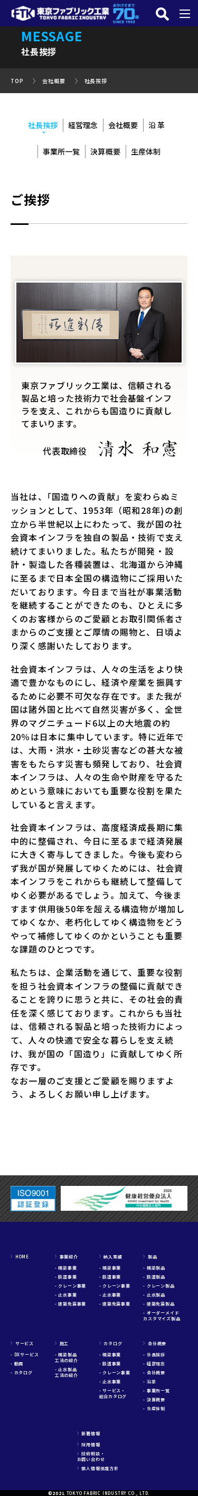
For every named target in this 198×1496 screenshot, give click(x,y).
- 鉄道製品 (154, 1277)
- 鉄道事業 (66, 1277)
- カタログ (22, 1372)
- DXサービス (25, 1354)
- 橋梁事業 (66, 1268)
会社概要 (53, 81)
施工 (62, 1343)
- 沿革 (149, 1381)
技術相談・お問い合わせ (91, 1456)
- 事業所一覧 (156, 1390)
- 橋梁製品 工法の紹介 (68, 1357)
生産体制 (146, 151)
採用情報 (88, 1444)
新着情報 (88, 1433)
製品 (150, 1256)
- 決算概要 (154, 1399)
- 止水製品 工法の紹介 (68, 1372)
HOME (20, 1256)
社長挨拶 (95, 81)
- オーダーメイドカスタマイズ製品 (161, 1315)
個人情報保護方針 (98, 1468)
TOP (17, 81)
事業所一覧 (61, 151)
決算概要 (105, 151)
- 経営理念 (154, 1363)
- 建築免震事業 (70, 1304)
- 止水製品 (154, 1295)
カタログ (110, 1343)
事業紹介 (66, 1256)
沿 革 (156, 125)
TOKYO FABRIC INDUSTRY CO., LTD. (108, 1493)
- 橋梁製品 (154, 1268)
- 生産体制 (154, 1408)
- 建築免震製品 (158, 1304)
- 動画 (17, 1363)
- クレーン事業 (70, 1286)
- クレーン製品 (158, 1286)
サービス (22, 1343)
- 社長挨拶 (154, 1354)
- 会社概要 (154, 1372)
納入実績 (110, 1256)
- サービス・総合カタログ (113, 1393)
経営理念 (83, 125)
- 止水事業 (66, 1295)
